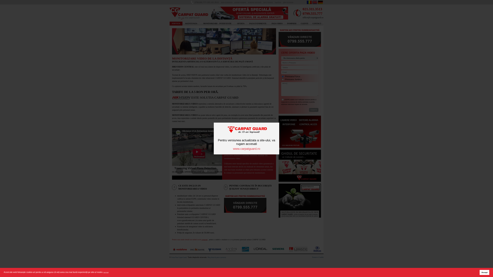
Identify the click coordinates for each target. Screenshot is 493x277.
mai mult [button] (105, 272)
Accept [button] (484, 272)
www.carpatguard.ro (246, 148)
